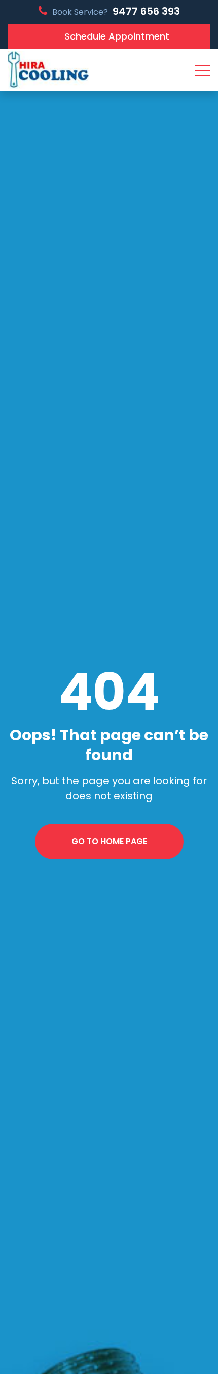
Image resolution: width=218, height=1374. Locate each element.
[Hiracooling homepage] (48, 70)
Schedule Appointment (116, 36)
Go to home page (109, 841)
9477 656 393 (146, 11)
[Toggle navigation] (202, 70)
